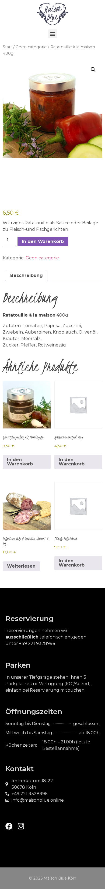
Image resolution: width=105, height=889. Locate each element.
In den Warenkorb (43, 241)
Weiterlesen (21, 566)
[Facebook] (9, 826)
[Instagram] (20, 826)
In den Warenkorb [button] (20, 461)
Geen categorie (31, 46)
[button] (52, 33)
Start (7, 46)
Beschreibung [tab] (26, 275)
